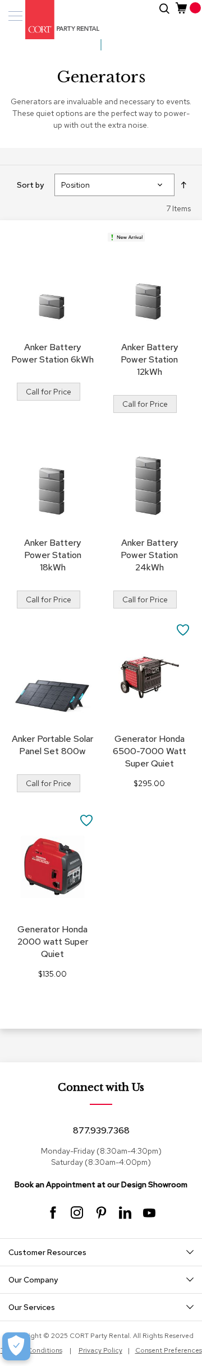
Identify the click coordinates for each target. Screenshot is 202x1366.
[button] (183, 629)
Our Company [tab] (33, 1280)
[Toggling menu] (15, 16)
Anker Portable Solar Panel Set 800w (52, 745)
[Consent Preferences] (16, 1346)
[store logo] (56, 19)
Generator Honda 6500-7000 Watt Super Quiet (149, 751)
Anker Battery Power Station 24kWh (149, 555)
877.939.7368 (101, 1130)
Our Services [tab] (31, 1307)
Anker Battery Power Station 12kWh (149, 359)
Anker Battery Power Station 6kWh (52, 353)
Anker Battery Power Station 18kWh (52, 555)
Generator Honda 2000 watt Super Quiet (52, 941)
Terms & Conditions (31, 1350)
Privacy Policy (100, 1350)
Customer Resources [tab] (47, 1252)
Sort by (30, 185)
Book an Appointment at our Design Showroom (101, 1184)
